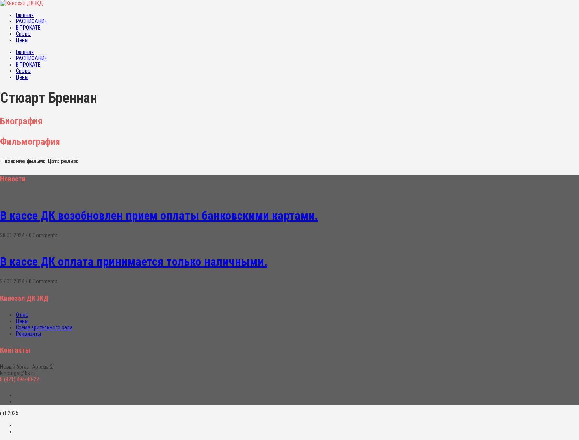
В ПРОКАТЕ (28, 27)
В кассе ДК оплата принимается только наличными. (133, 261)
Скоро (23, 34)
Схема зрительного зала (44, 327)
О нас (22, 315)
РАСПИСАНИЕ (31, 21)
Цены (22, 40)
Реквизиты (28, 334)
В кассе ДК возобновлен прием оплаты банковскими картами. (159, 215)
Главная (25, 15)
